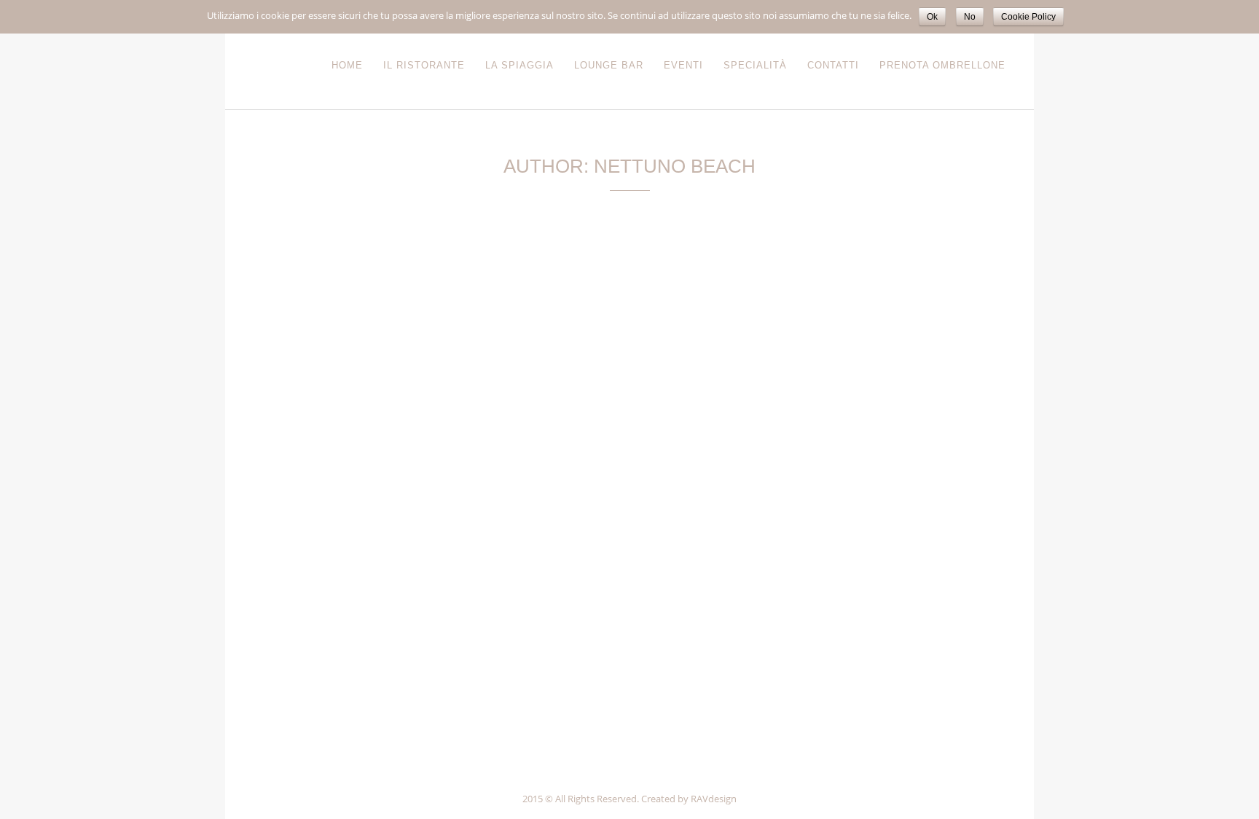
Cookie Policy (1028, 17)
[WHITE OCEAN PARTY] (379, 354)
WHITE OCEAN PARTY (309, 472)
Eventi (323, 450)
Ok (932, 17)
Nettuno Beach (379, 450)
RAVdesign (714, 798)
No (970, 17)
